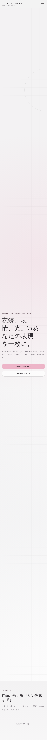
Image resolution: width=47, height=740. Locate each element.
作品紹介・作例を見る (23, 366)
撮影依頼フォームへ (23, 373)
